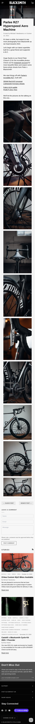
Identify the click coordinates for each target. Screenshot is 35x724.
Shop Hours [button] (6, 697)
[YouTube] (9, 710)
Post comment (8, 543)
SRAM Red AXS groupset (12, 81)
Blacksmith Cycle (10, 722)
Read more (5, 590)
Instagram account (21, 63)
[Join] (32, 677)
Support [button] (4, 686)
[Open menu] (4, 3)
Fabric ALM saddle (10, 87)
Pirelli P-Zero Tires (10, 90)
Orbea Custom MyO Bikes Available (17, 577)
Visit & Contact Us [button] (8, 692)
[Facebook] (2, 710)
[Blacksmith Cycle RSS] (33, 549)
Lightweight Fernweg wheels (14, 84)
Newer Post (26, 503)
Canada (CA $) (8, 718)
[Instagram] (6, 710)
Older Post (8, 503)
